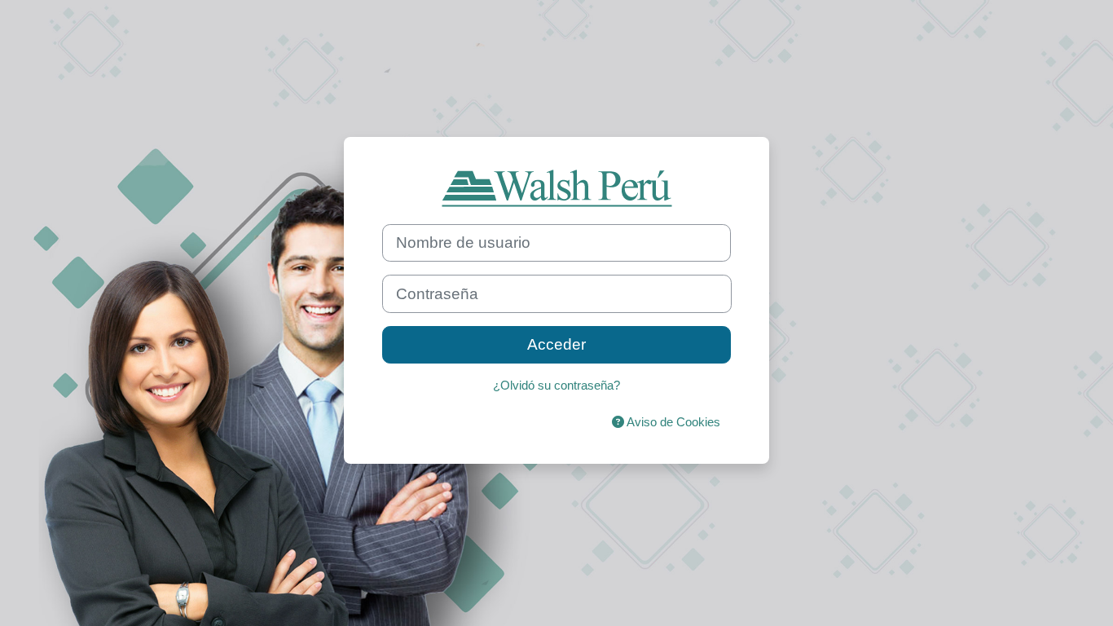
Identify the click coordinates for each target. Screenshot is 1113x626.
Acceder (556, 344)
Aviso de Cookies (672, 422)
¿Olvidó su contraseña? (556, 385)
